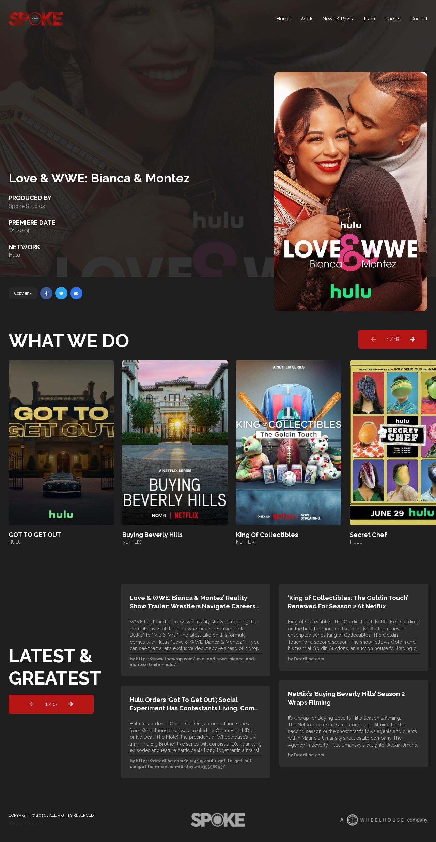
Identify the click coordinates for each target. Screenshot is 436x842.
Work (306, 18)
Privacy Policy (26, 824)
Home (283, 18)
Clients (392, 18)
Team (369, 18)
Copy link (23, 293)
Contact (418, 18)
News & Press (338, 18)
